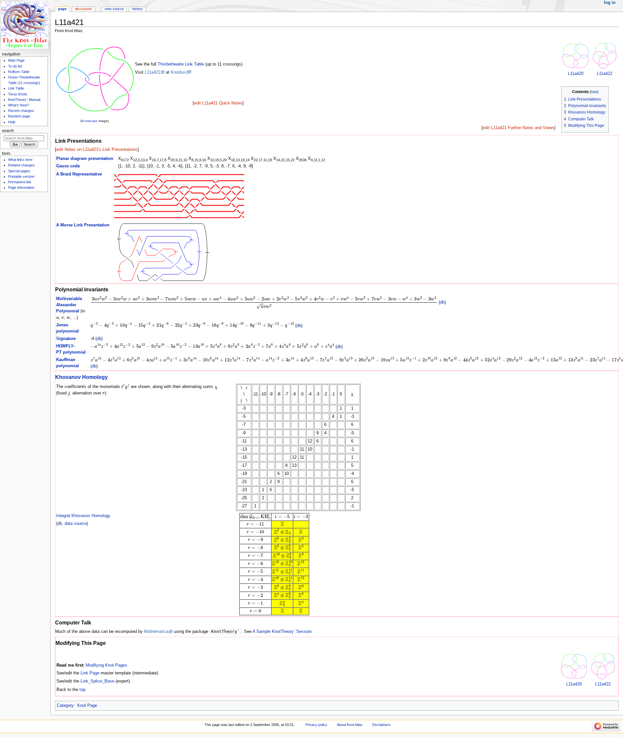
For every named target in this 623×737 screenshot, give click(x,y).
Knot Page (87, 705)
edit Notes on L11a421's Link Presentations (97, 149)
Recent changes (21, 111)
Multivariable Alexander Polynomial (69, 304)
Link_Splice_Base (97, 681)
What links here (20, 160)
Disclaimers (381, 725)
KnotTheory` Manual (24, 100)
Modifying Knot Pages (106, 665)
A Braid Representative (79, 174)
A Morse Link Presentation (82, 225)
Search (8, 131)
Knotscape (89, 121)
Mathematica (156, 631)
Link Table (16, 88)
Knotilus (178, 72)
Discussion (83, 9)
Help (11, 122)
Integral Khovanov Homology (83, 515)
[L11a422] (604, 55)
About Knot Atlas (349, 725)
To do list (15, 66)
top (82, 689)
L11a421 (152, 72)
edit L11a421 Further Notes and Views (518, 128)
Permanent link (19, 182)
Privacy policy (316, 725)
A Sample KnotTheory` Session (282, 631)
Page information (21, 187)
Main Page (16, 60)
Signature (66, 338)
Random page (19, 116)
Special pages (19, 171)
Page (62, 9)
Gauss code (68, 166)
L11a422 (604, 73)
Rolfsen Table (19, 72)
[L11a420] (576, 55)
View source (114, 9)
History (137, 9)
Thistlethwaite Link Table (181, 64)
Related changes (21, 165)
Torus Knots (17, 94)
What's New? (18, 105)
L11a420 (575, 73)
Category (65, 705)
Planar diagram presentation (84, 158)
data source (76, 523)
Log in (610, 2)
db (442, 302)
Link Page (89, 673)
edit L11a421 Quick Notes (218, 103)
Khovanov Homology (81, 377)
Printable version (21, 176)
